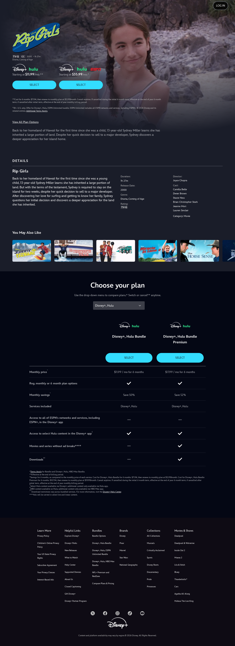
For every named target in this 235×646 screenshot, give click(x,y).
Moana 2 (178, 557)
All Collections (153, 536)
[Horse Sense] (199, 251)
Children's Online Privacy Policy (48, 545)
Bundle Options (99, 536)
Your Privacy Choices (46, 572)
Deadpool (178, 536)
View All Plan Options (25, 122)
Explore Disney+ (72, 536)
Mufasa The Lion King (184, 601)
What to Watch (71, 557)
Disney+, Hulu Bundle (101, 543)
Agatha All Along (182, 594)
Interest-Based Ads (45, 579)
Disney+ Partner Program (76, 601)
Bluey (176, 572)
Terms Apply (36, 471)
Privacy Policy (43, 536)
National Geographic (129, 565)
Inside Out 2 (179, 550)
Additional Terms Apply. (37, 111)
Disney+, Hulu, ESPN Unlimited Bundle (101, 552)
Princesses (151, 586)
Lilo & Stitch (179, 565)
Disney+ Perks (71, 543)
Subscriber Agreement (47, 565)
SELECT (34, 84)
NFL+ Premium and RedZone (100, 574)
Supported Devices (73, 572)
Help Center (70, 565)
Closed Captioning (73, 586)
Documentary (152, 572)
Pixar (122, 543)
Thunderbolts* (180, 579)
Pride (149, 579)
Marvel (123, 550)
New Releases (71, 550)
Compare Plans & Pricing (103, 583)
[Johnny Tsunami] (31, 251)
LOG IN (220, 5)
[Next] (228, 250)
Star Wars (124, 557)
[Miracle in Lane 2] (157, 251)
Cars (176, 586)
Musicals (151, 543)
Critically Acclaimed (156, 550)
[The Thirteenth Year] (73, 251)
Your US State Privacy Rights (46, 556)
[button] (76, 530)
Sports (149, 557)
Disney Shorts (153, 565)
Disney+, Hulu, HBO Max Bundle (103, 563)
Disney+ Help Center (112, 492)
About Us (69, 579)
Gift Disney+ (70, 594)
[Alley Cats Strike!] (115, 251)
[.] (93, 613)
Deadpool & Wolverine (184, 543)
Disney (122, 536)
